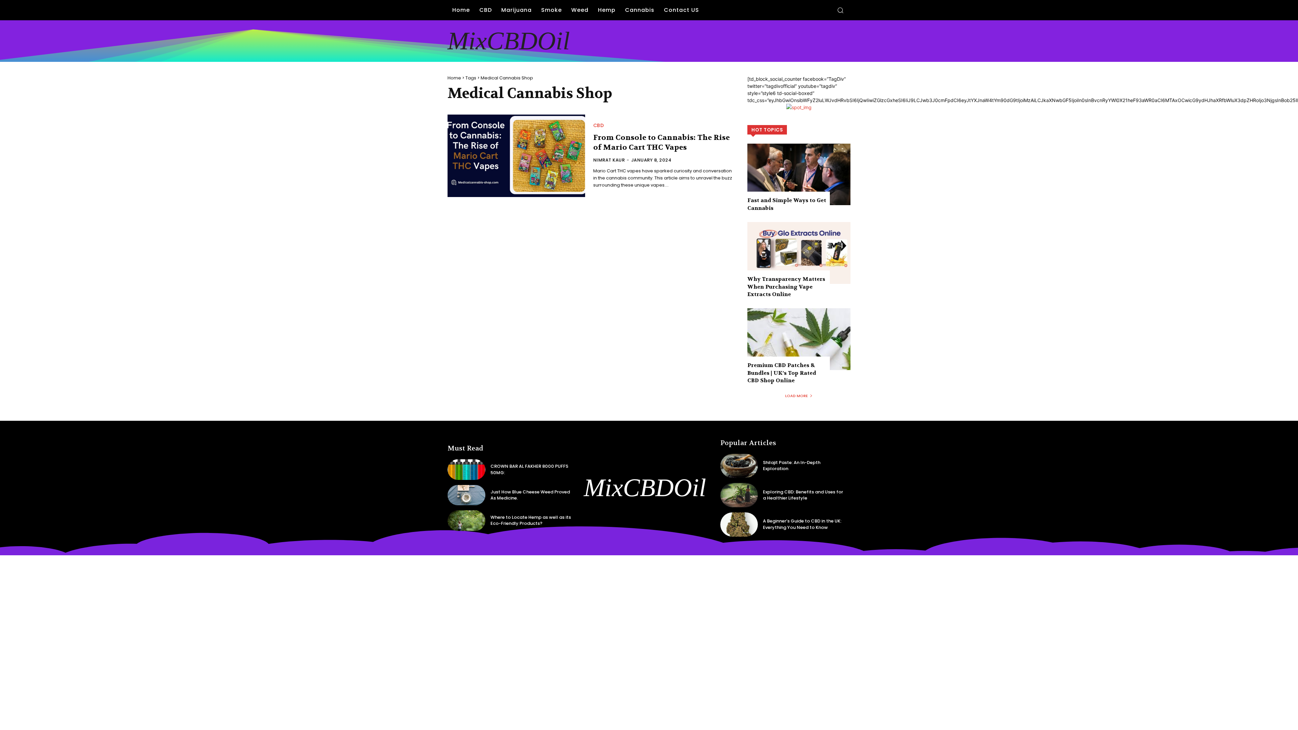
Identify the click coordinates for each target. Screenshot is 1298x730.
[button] (840, 10)
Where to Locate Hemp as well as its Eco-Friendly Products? (530, 520)
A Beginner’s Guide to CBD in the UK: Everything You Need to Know (802, 524)
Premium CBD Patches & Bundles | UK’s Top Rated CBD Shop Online (781, 373)
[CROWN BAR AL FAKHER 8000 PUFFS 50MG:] (466, 469)
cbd (598, 125)
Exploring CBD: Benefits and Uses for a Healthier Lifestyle (803, 495)
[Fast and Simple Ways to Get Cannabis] (798, 174)
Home (454, 78)
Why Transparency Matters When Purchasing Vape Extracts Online (786, 286)
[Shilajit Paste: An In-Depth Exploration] (739, 466)
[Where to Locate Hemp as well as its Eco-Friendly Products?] (466, 520)
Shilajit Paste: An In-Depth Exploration (791, 465)
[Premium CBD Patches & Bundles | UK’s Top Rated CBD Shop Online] (798, 339)
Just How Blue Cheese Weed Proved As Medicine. (530, 495)
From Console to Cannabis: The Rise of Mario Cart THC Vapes (661, 142)
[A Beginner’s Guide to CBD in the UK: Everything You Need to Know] (739, 524)
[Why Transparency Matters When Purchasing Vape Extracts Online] (798, 253)
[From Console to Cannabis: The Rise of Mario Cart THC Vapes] (516, 156)
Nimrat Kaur (609, 160)
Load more (796, 395)
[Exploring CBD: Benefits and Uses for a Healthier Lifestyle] (739, 495)
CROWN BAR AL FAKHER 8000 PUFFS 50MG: (529, 469)
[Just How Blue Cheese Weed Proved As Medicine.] (466, 495)
